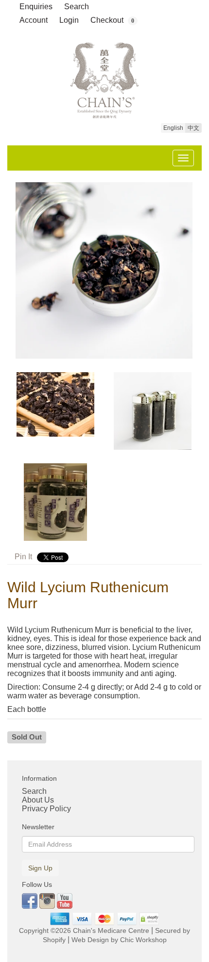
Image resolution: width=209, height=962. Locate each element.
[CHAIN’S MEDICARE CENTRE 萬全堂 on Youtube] (64, 900)
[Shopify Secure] (149, 919)
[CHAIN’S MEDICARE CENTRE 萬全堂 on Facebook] (30, 900)
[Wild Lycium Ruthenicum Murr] (104, 270)
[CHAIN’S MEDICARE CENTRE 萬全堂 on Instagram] (48, 900)
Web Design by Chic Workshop (119, 940)
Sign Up (40, 868)
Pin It (23, 556)
